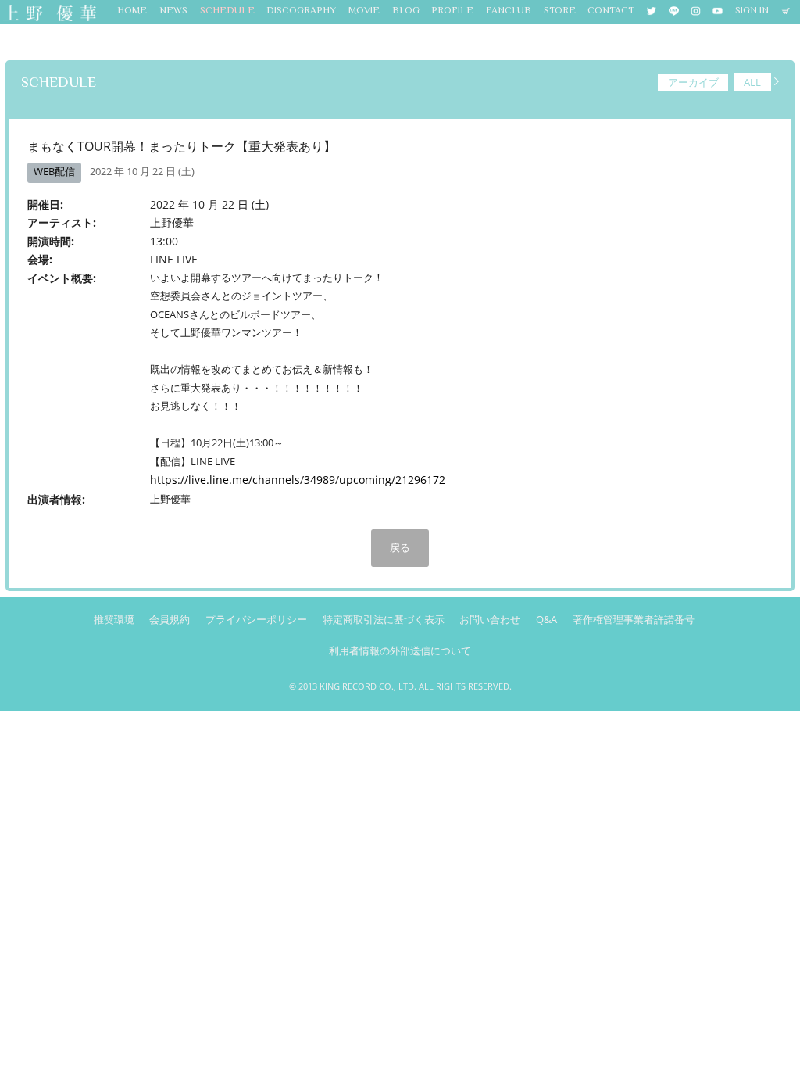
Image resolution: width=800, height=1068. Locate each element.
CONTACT (611, 10)
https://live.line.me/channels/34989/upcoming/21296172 (297, 479)
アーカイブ (693, 82)
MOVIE (364, 10)
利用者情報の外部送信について (400, 651)
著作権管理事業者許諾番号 (634, 619)
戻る (400, 547)
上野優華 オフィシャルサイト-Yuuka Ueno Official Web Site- (48, 14)
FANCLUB (508, 10)
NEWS (173, 10)
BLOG (406, 10)
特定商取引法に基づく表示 (384, 619)
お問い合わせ (489, 619)
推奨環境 (114, 619)
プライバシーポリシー (256, 619)
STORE (560, 10)
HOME (132, 10)
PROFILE (452, 10)
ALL (752, 82)
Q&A (546, 619)
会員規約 (169, 619)
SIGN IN (752, 10)
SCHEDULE (227, 10)
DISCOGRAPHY (301, 10)
